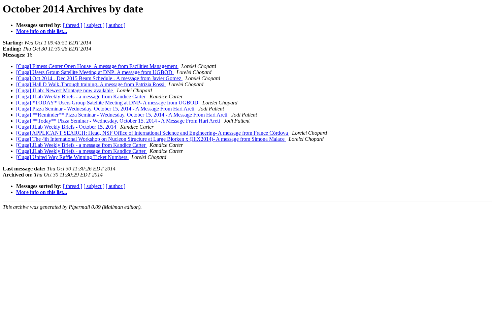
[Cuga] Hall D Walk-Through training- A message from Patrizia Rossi (91, 84)
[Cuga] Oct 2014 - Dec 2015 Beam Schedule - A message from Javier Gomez (99, 78)
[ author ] (115, 25)
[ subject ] (94, 25)
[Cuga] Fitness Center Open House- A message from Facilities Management (97, 66)
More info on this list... (41, 31)
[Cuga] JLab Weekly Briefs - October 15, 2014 (67, 127)
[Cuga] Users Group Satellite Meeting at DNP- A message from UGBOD (95, 72)
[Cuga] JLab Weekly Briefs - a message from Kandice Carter (81, 96)
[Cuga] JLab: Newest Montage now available (65, 90)
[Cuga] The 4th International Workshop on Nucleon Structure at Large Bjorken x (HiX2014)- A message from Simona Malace (151, 139)
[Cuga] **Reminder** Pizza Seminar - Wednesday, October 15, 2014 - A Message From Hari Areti (122, 115)
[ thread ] (72, 25)
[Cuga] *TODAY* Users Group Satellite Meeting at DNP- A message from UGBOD (108, 102)
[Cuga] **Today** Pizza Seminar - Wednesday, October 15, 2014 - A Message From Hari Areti (118, 121)
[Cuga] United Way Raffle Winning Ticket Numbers (72, 157)
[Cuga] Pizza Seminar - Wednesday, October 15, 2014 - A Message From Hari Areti (106, 108)
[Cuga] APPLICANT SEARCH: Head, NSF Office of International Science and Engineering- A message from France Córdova (152, 133)
